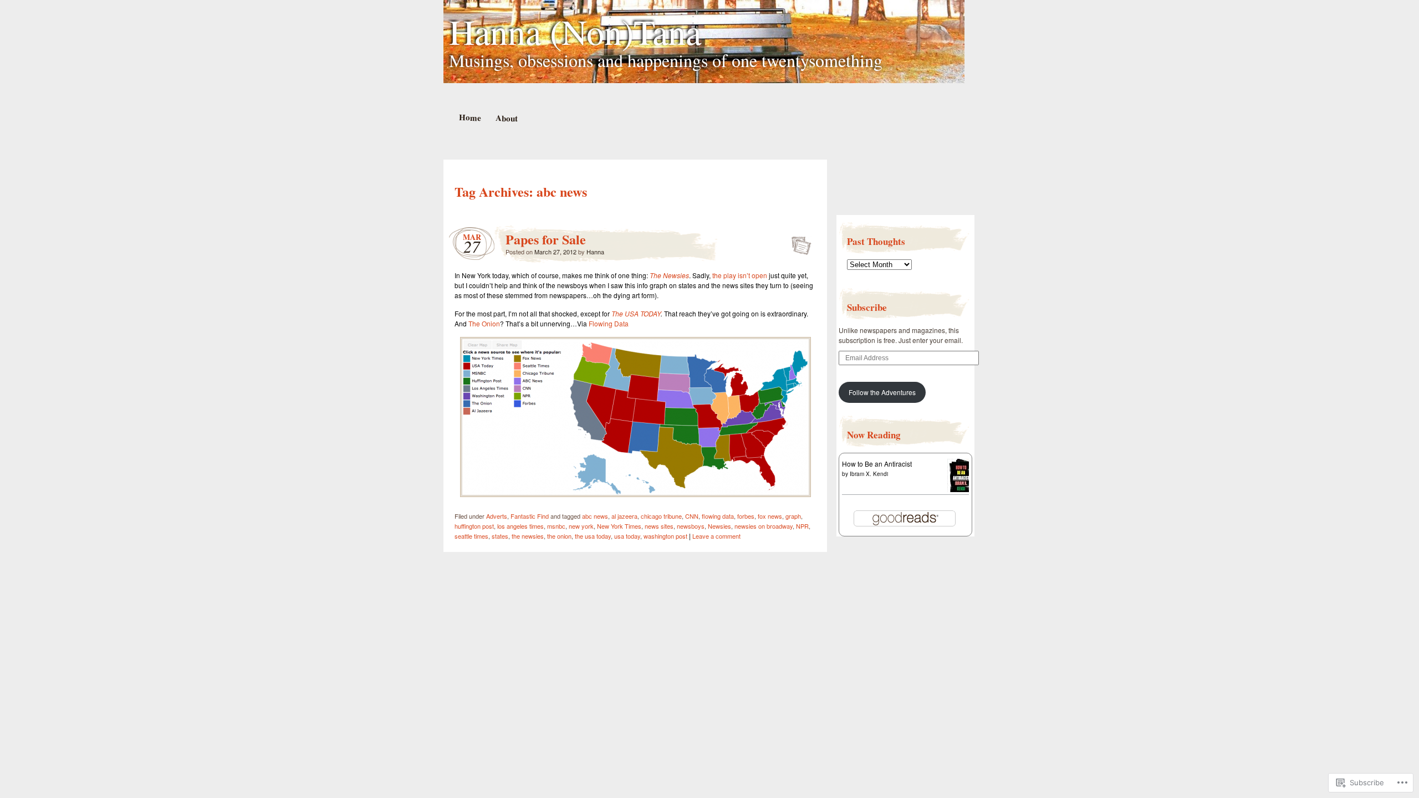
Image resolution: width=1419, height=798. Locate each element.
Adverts (496, 515)
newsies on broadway (763, 525)
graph (793, 515)
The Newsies (669, 275)
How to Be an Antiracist (877, 463)
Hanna (595, 251)
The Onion (484, 323)
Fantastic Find (530, 515)
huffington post (474, 525)
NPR (802, 525)
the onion (559, 535)
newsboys (691, 525)
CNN (691, 515)
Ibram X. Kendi (869, 474)
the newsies (528, 535)
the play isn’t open (739, 275)
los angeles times (520, 525)
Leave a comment (716, 535)
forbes (745, 515)
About (506, 117)
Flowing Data (609, 323)
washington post (665, 535)
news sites (659, 525)
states (500, 535)
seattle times (471, 535)
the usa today (593, 535)
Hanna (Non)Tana (575, 31)
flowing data (718, 515)
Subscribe (867, 307)
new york (581, 525)
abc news (595, 515)
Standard (797, 242)
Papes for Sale (546, 239)
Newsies (719, 525)
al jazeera (624, 515)
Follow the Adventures (882, 392)
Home (469, 117)
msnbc (556, 525)
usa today (627, 535)
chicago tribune (661, 515)
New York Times (619, 525)
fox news (770, 515)
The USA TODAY (636, 313)
